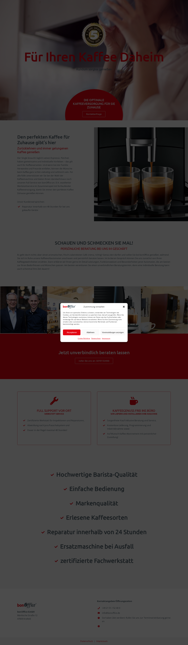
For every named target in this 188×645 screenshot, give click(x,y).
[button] (124, 307)
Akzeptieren (72, 332)
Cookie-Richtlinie (84, 338)
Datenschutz (96, 338)
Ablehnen (90, 332)
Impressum (106, 338)
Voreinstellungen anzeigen (113, 332)
